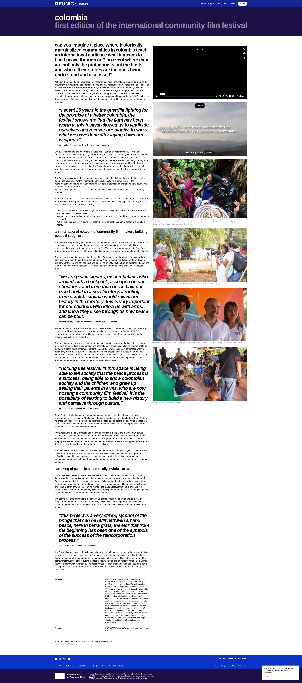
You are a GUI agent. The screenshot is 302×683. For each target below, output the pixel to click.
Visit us (221, 659)
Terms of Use (231, 666)
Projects (211, 3)
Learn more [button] (268, 673)
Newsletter (242, 659)
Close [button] (266, 676)
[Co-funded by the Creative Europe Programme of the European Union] (71, 676)
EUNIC (242, 3)
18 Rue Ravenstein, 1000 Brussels (78, 666)
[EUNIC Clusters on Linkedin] (68, 659)
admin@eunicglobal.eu (100, 666)
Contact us (231, 659)
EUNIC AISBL (59, 666)
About (203, 3)
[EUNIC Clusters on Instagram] (60, 659)
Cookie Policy (242, 666)
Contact (232, 3)
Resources (222, 3)
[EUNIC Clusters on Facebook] (56, 659)
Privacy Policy (220, 666)
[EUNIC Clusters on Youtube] (64, 659)
